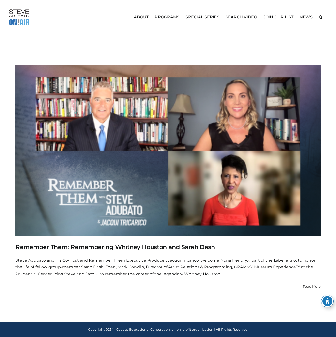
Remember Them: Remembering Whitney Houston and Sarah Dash (115, 247)
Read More (312, 286)
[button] (320, 17)
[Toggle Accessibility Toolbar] (327, 301)
